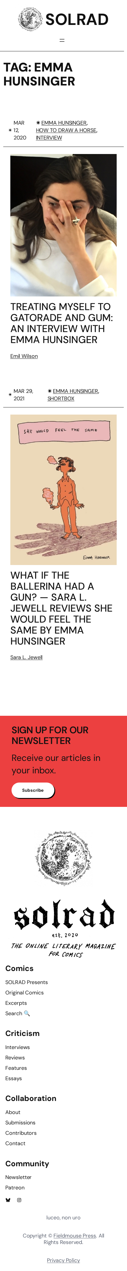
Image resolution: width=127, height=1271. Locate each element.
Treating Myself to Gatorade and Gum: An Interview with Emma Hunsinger (61, 323)
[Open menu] (62, 40)
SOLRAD (76, 19)
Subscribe (33, 790)
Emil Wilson (24, 356)
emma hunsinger (64, 122)
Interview (49, 137)
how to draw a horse (66, 130)
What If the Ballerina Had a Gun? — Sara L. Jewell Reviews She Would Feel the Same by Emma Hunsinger (61, 608)
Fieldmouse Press (74, 1235)
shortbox (61, 398)
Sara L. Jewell (26, 657)
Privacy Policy (63, 1260)
